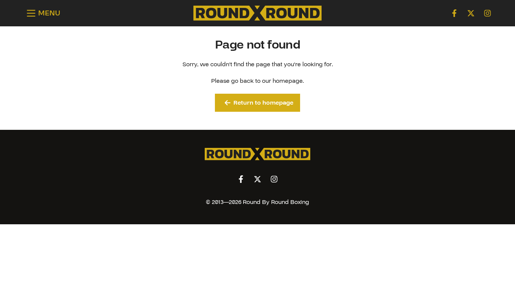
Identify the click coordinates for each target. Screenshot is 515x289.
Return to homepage (263, 103)
